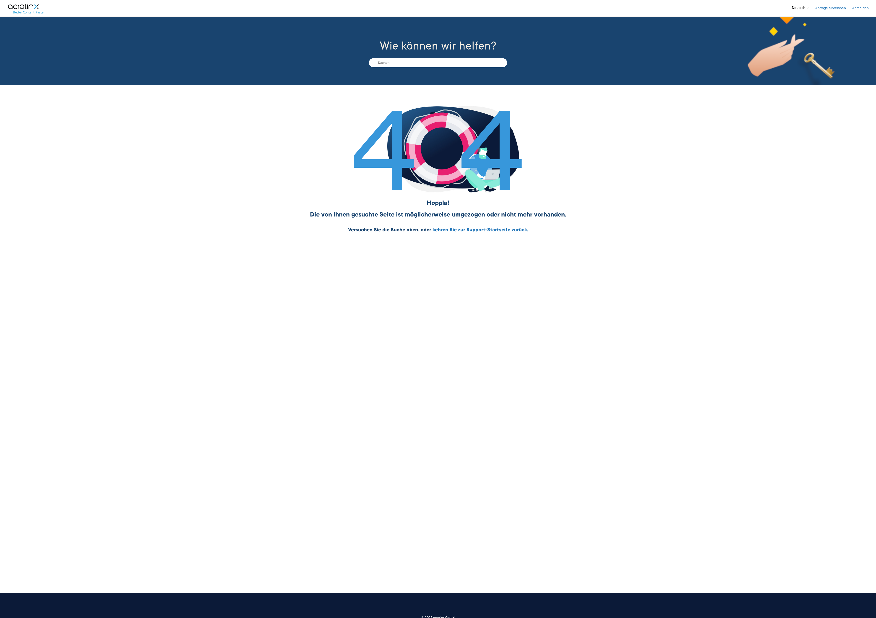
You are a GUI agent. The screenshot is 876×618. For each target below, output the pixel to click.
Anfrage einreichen (830, 8)
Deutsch (799, 8)
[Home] (26, 8)
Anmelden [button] (860, 8)
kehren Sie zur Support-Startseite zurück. (480, 230)
